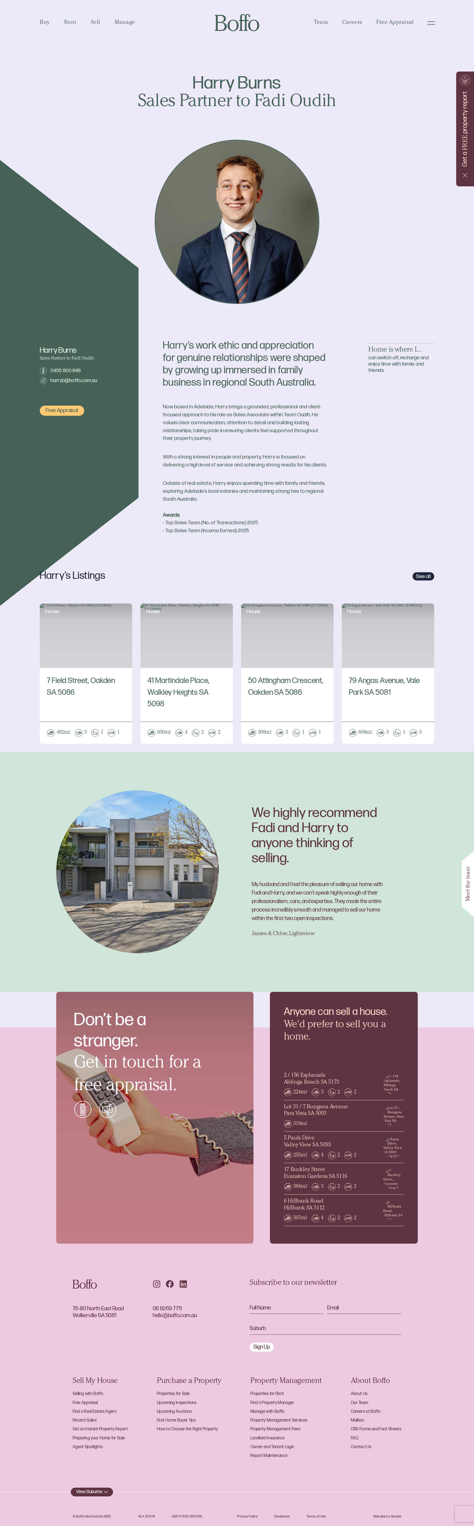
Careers (352, 22)
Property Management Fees (275, 1429)
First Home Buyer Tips (176, 1420)
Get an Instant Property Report (100, 1429)
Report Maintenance (268, 1455)
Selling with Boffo (88, 1393)
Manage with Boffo (267, 1411)
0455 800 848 (65, 371)
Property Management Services (278, 1420)
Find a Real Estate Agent (95, 1411)
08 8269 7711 (167, 1308)
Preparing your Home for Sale (99, 1438)
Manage (125, 22)
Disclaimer (282, 1516)
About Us (359, 1393)
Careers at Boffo (365, 1411)
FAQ (355, 1438)
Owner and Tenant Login (272, 1447)
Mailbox (357, 1420)
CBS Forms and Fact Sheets (376, 1429)
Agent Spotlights (88, 1447)
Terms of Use (316, 1516)
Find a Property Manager (272, 1402)
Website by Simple (387, 1516)
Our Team (359, 1402)
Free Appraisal (395, 22)
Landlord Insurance (267, 1438)
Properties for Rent (267, 1393)
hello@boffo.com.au (175, 1315)
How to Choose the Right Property (187, 1429)
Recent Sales (85, 1420)
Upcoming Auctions (174, 1411)
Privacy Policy (247, 1516)
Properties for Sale (173, 1393)
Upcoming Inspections (177, 1402)
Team (321, 22)
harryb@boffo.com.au (73, 380)
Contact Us (361, 1447)
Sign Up (261, 1346)
